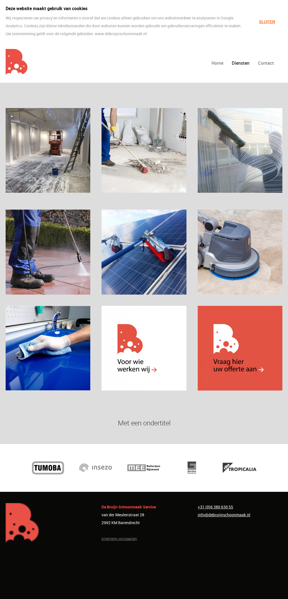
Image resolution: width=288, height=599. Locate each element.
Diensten (240, 63)
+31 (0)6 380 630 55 (215, 507)
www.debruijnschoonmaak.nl (121, 33)
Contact (266, 63)
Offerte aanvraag (240, 348)
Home (217, 63)
